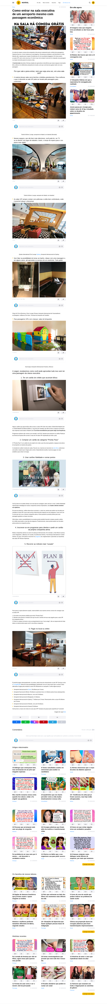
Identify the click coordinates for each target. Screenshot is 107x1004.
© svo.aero (14, 668)
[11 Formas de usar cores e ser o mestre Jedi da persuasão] (24, 973)
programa (38, 536)
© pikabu (21, 489)
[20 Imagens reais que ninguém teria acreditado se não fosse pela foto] (82, 17)
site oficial (55, 448)
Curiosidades (73, 86)
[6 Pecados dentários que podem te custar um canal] (53, 973)
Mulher (71, 801)
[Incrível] (22, 3)
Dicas (13, 7)
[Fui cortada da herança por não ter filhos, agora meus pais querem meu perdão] (24, 946)
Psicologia (43, 774)
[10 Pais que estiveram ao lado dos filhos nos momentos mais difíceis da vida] (53, 884)
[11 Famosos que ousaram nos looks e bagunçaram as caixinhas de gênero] (82, 973)
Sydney (38, 254)
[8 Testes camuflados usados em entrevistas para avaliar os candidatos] (53, 757)
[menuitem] (39, 2)
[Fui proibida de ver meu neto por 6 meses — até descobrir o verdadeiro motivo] (24, 843)
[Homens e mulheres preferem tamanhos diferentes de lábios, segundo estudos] (24, 911)
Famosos (14, 901)
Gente (71, 34)
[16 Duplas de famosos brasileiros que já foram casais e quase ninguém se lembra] (24, 884)
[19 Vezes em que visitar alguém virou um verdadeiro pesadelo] (82, 816)
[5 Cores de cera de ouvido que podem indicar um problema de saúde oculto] (82, 884)
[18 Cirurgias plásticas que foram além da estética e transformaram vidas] (53, 816)
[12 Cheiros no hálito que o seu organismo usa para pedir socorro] (53, 843)
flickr (64, 712)
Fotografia (43, 963)
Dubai (29, 689)
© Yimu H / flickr (15, 299)
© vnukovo (14, 352)
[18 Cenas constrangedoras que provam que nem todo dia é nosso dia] (53, 946)
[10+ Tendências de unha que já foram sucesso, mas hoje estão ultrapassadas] (82, 784)
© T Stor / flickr (22, 299)
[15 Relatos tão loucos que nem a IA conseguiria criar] (82, 44)
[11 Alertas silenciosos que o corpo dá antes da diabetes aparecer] (82, 757)
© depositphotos (15, 412)
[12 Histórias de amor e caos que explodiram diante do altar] (82, 946)
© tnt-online (25, 489)
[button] (20, 717)
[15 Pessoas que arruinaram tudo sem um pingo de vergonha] (24, 816)
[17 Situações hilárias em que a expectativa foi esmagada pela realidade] (82, 69)
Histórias (14, 831)
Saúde (71, 772)
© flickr (13, 120)
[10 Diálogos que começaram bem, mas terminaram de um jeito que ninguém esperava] (24, 757)
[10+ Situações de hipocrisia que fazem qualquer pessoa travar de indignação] (53, 911)
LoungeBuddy (17, 684)
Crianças (14, 801)
